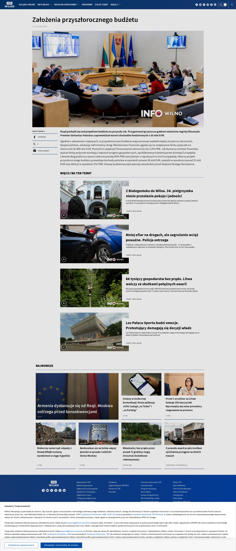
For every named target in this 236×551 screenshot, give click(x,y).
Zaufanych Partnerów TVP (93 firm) (147, 514)
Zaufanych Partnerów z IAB (59, 534)
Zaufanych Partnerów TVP (98, 534)
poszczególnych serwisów (79, 523)
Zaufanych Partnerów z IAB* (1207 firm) (99, 514)
